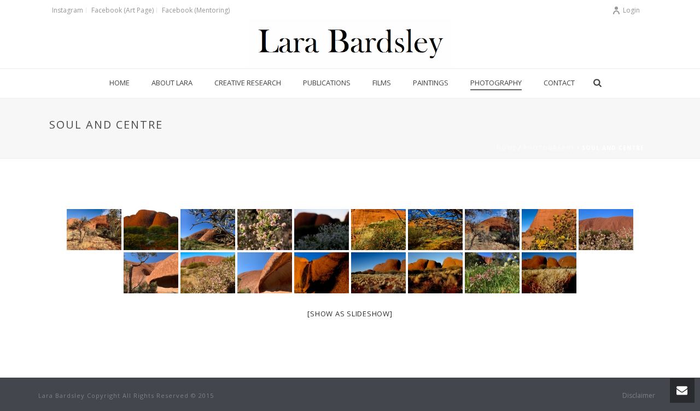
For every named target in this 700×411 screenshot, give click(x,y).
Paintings (430, 83)
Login (631, 10)
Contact (559, 83)
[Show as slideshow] (349, 314)
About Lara (171, 83)
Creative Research (247, 83)
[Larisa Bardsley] (350, 43)
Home (119, 83)
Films (381, 83)
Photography (496, 83)
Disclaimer (638, 395)
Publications (327, 83)
